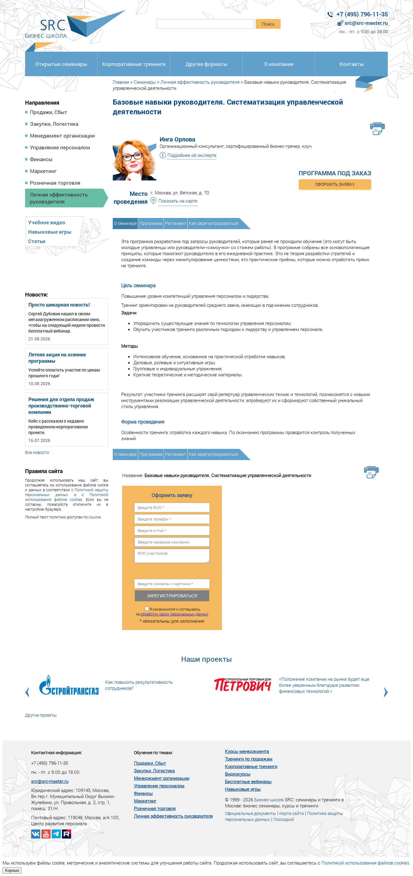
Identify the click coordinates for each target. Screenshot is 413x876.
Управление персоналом (60, 147)
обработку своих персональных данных (174, 614)
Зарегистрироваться (172, 595)
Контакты (352, 63)
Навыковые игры (49, 231)
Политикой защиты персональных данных (66, 492)
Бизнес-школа (269, 800)
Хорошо (12, 870)
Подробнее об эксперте (191, 155)
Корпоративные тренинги (134, 63)
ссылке (95, 516)
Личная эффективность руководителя (59, 198)
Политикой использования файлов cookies (66, 497)
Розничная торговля (55, 182)
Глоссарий (283, 819)
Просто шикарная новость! (59, 304)
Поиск (268, 24)
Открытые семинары (61, 63)
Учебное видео (46, 222)
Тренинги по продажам (248, 759)
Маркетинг (43, 170)
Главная (121, 82)
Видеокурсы (237, 774)
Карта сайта (291, 813)
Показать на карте (177, 201)
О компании (279, 63)
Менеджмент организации (62, 135)
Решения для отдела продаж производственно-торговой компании (61, 405)
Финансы (41, 159)
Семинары (145, 82)
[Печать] (377, 128)
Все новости (37, 452)
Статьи (36, 241)
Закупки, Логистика (54, 123)
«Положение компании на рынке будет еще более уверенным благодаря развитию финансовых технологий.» (324, 685)
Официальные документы (250, 813)
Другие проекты (41, 715)
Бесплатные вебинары (248, 781)
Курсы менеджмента (247, 751)
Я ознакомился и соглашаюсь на (172, 611)
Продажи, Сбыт (48, 112)
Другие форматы (206, 63)
